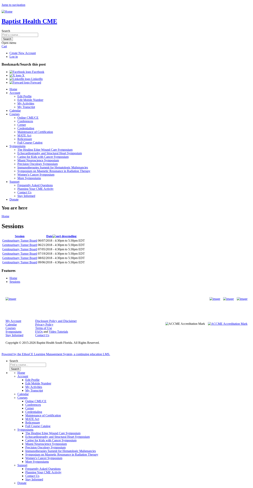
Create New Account (22, 53)
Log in (13, 56)
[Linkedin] (242, 299)
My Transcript (26, 107)
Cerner (21, 124)
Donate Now (114, 298)
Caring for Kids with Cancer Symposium (43, 156)
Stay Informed (26, 196)
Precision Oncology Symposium (37, 164)
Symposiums (17, 146)
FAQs (39, 331)
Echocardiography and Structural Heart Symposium (49, 153)
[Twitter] (228, 299)
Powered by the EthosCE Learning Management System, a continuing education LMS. (56, 354)
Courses (14, 114)
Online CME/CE (28, 117)
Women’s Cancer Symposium (35, 174)
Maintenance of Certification (35, 132)
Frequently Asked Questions (35, 185)
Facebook (37, 71)
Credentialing (25, 128)
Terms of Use (43, 328)
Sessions (14, 281)
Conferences (25, 121)
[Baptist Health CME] (11, 299)
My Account (13, 321)
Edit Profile (24, 96)
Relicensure (24, 139)
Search (6, 31)
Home (13, 89)
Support (14, 181)
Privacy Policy (44, 324)
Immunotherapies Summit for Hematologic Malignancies (52, 167)
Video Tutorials (58, 331)
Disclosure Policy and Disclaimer (56, 321)
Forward (35, 82)
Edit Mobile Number (30, 100)
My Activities (25, 103)
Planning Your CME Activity (35, 188)
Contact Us (24, 192)
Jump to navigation (13, 5)
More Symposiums (29, 178)
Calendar (15, 110)
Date (49, 236)
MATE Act (24, 135)
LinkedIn (36, 79)
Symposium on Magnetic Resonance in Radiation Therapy (53, 171)
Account (14, 92)
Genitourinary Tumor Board (19, 240)
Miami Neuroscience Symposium (38, 160)
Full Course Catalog (29, 142)
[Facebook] (215, 299)
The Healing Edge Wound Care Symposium (45, 149)
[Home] (7, 11)
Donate (14, 199)
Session (20, 236)
